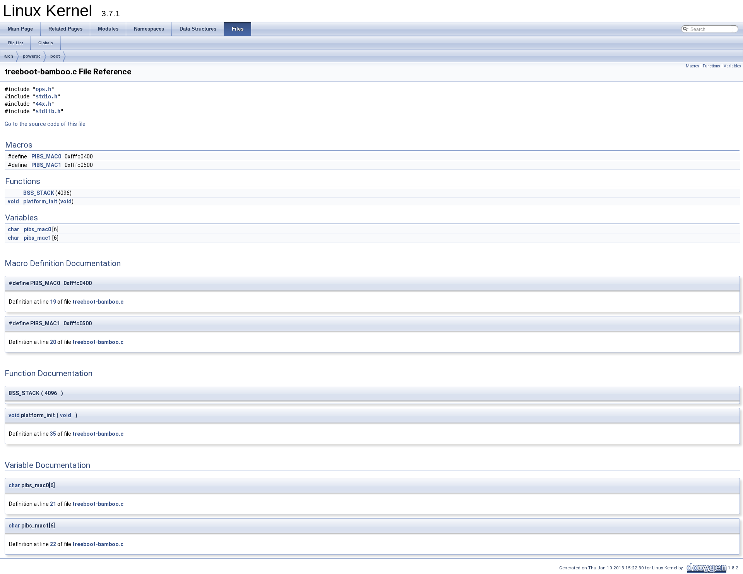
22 (53, 544)
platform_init (40, 201)
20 (53, 342)
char (13, 229)
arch (8, 56)
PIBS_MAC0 (46, 156)
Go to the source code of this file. (46, 124)
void (13, 201)
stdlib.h (48, 111)
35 (53, 434)
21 (53, 504)
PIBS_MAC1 (46, 165)
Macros (692, 66)
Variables (732, 66)
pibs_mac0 (37, 229)
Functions (711, 66)
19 (53, 302)
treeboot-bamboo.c (97, 302)
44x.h (43, 104)
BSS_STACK (38, 193)
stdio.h (46, 96)
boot (55, 56)
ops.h (43, 89)
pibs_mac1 (37, 238)
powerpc (32, 56)
